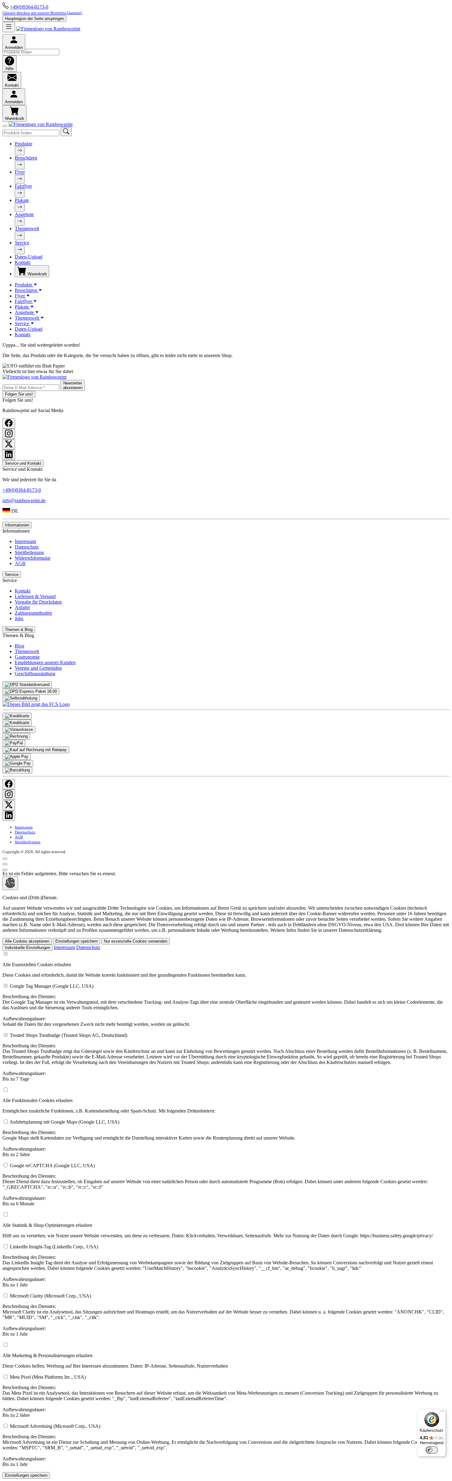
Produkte (23, 143)
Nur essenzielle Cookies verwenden (135, 941)
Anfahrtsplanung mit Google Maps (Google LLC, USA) (148, 1138)
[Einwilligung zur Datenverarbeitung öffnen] (10, 883)
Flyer (20, 172)
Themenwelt (27, 228)
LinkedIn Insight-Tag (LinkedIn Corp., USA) (217, 1265)
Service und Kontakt (23, 463)
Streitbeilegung (29, 552)
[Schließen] (4, 126)
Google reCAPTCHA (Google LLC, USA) (215, 1184)
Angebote (24, 214)
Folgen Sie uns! (19, 394)
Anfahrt (22, 607)
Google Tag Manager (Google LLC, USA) (222, 1005)
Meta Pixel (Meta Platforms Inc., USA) (220, 1396)
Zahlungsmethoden (33, 613)
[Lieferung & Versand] (27, 684)
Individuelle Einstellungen (27, 947)
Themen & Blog (19, 629)
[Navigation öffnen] (8, 27)
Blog (19, 645)
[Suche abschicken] (66, 131)
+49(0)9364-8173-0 (29, 7)
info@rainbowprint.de (24, 500)
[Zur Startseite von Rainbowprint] (48, 28)
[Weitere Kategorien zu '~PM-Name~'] (20, 151)
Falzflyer (23, 186)
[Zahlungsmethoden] (17, 716)
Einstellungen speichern (76, 941)
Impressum (25, 541)
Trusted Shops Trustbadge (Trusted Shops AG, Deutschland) (224, 1057)
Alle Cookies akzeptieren (27, 941)
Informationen (17, 525)
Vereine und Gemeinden (38, 668)
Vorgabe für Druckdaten (38, 602)
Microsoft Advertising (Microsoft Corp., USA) (222, 1445)
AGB (20, 563)
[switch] (432, 1450)
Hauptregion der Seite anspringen (34, 18)
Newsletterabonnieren (72, 385)
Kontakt (22, 262)
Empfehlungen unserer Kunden (45, 662)
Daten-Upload (28, 256)
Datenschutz (27, 546)
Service (22, 242)
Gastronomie (27, 657)
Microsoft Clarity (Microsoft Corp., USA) (223, 1315)
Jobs (19, 618)
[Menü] (442, 1412)
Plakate (22, 200)
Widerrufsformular (32, 558)
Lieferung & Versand (35, 596)
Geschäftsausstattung (35, 673)
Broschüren (26, 157)
